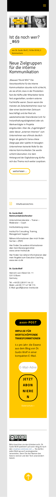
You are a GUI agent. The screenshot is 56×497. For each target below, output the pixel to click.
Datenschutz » (28, 405)
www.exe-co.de (16, 260)
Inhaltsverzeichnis (24, 204)
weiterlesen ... (20, 171)
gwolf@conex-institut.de (27, 287)
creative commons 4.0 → (23, 448)
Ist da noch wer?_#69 (24, 39)
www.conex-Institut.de (19, 250)
